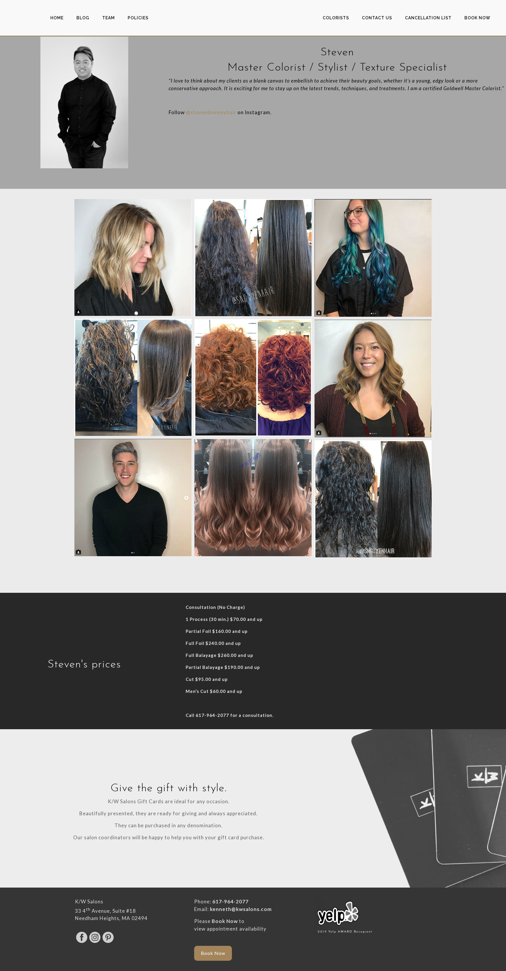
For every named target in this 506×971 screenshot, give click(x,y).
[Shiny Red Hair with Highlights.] (373, 378)
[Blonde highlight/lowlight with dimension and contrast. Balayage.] (133, 257)
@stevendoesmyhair (211, 112)
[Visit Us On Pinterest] (107, 942)
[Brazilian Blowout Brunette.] (253, 257)
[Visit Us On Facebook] (81, 942)
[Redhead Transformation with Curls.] (253, 377)
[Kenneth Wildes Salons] (253, 17)
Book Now (225, 921)
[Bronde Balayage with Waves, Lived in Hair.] (253, 497)
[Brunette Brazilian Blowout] (133, 377)
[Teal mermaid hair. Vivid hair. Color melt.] (373, 258)
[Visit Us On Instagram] (94, 942)
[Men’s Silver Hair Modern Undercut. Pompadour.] (133, 497)
